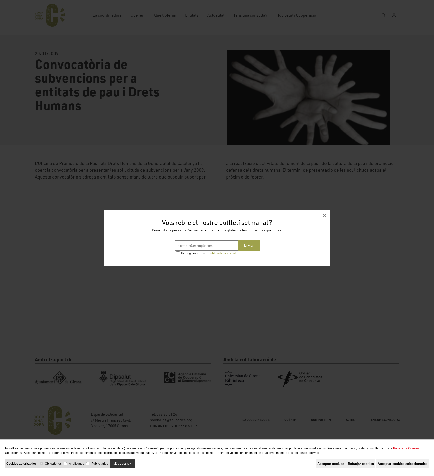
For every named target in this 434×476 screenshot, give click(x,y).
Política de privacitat (222, 253)
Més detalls (121, 463)
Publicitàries (99, 463)
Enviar (248, 245)
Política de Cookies (406, 448)
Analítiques (76, 463)
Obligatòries (53, 463)
